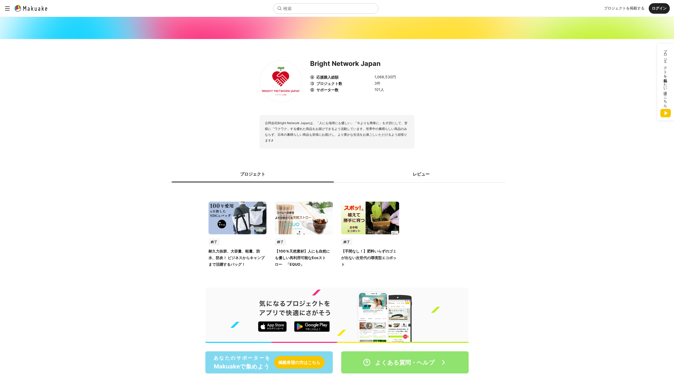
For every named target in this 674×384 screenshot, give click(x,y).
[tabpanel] (337, 228)
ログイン (659, 8)
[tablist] (337, 174)
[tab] (252, 174)
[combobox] (325, 8)
